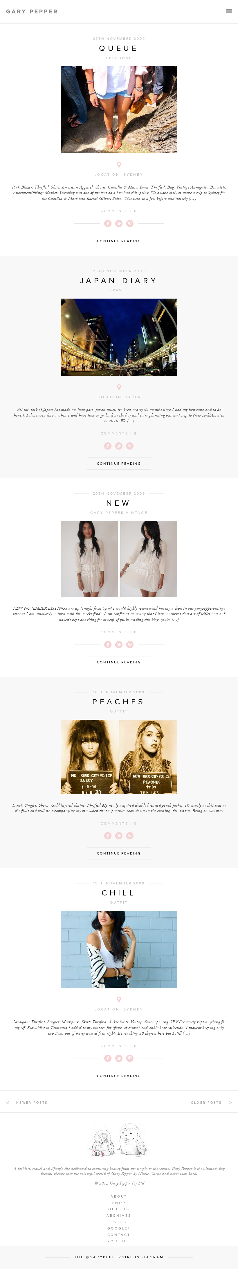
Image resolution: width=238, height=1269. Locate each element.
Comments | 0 (119, 211)
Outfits (118, 1209)
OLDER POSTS (206, 1103)
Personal (119, 58)
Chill (119, 893)
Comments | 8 (119, 433)
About (119, 1196)
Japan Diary (119, 281)
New (118, 503)
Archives (119, 1216)
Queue (119, 48)
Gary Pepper (31, 11)
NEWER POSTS (32, 1103)
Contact (119, 1235)
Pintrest (130, 223)
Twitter (119, 223)
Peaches (119, 702)
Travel (119, 290)
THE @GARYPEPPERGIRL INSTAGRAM (119, 1257)
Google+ (119, 1228)
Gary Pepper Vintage (119, 513)
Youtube (119, 1241)
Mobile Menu (229, 11)
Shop (119, 1203)
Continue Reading (119, 241)
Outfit (119, 711)
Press (119, 1222)
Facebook (108, 223)
